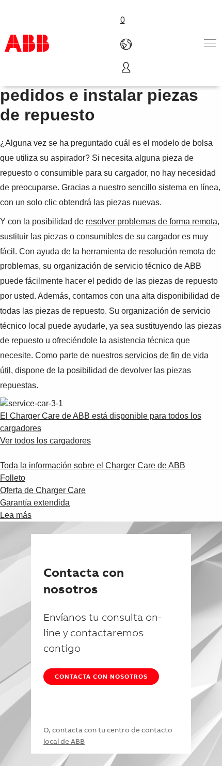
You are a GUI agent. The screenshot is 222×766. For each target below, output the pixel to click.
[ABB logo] (27, 43)
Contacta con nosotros (101, 676)
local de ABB (64, 741)
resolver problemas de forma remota (151, 221)
